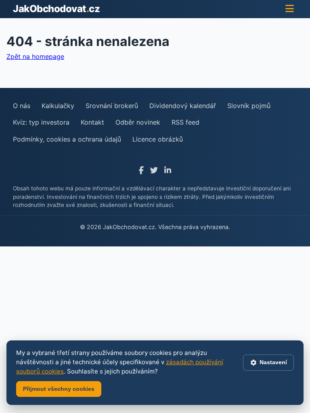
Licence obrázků (157, 139)
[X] (154, 170)
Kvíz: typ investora (41, 122)
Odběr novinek (137, 122)
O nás (21, 106)
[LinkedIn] (167, 170)
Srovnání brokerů (112, 106)
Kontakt (92, 122)
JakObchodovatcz (56, 9)
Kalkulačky (58, 106)
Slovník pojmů (248, 106)
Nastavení (273, 362)
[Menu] (289, 9)
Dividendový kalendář (182, 106)
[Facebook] (141, 170)
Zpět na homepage (35, 56)
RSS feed (185, 122)
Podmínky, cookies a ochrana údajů (67, 139)
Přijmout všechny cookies (58, 389)
